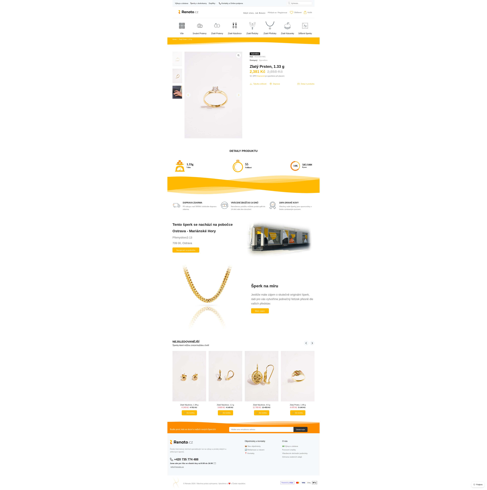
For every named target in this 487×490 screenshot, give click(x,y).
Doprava (276, 84)
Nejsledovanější (185, 341)
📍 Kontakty (249, 453)
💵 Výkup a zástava (290, 446)
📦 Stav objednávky (253, 446)
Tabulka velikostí (259, 84)
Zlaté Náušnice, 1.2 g (225, 405)
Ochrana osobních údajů (292, 457)
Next (238, 95)
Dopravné (261, 76)
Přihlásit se (272, 13)
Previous (188, 95)
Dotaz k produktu (308, 84)
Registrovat (282, 13)
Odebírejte (300, 430)
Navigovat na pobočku (185, 250)
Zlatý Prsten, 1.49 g (298, 405)
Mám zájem (260, 311)
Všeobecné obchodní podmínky (295, 453)
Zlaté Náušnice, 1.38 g (189, 405)
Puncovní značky (289, 450)
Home (174, 39)
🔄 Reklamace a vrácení (254, 450)
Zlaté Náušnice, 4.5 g (261, 405)
